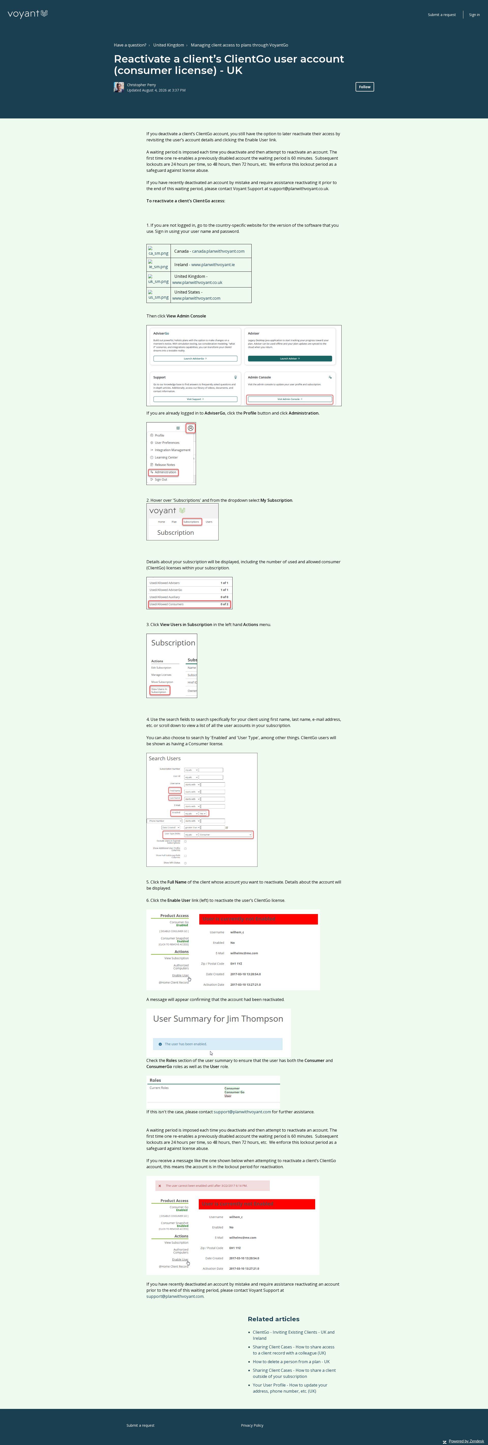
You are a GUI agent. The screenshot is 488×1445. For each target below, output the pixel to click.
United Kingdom (168, 45)
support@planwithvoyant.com (242, 1112)
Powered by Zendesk (466, 1441)
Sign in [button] (474, 14)
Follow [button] (365, 86)
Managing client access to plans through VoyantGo (239, 45)
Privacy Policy (252, 1425)
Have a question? (130, 45)
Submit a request (442, 14)
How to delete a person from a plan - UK (291, 1361)
